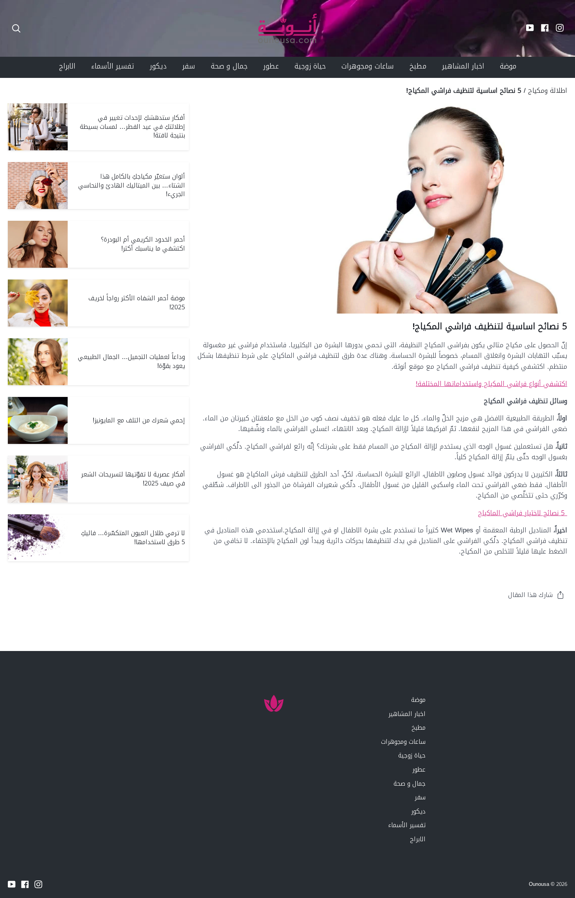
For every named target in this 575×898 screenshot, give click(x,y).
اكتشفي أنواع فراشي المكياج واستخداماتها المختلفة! (491, 383)
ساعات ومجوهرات (403, 742)
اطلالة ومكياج (547, 90)
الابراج (418, 839)
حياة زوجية (412, 755)
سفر (420, 797)
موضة (418, 700)
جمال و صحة (410, 783)
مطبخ (418, 727)
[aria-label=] (16, 28)
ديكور (418, 811)
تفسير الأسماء (407, 825)
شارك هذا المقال (530, 595)
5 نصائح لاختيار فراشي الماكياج (522, 513)
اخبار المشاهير (407, 714)
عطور (419, 769)
